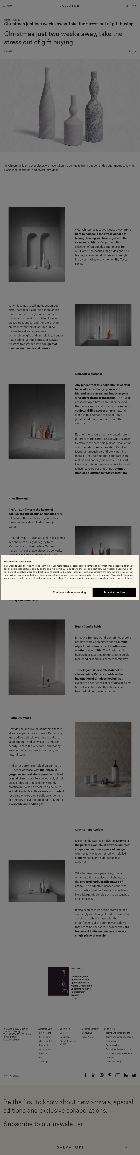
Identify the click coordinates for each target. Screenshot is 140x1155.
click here (127, 578)
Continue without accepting (69, 592)
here (95, 575)
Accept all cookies (114, 592)
